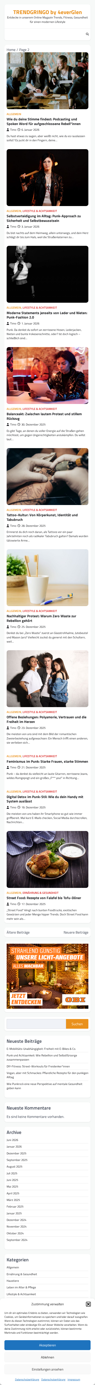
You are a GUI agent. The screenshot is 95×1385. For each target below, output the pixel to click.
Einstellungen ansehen (47, 1369)
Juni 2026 (12, 1140)
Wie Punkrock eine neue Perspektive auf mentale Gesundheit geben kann (44, 1086)
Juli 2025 (12, 1173)
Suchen (77, 1024)
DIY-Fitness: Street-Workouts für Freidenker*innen (38, 1066)
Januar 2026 (14, 1146)
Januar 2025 (14, 1213)
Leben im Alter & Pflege (21, 1287)
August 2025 (14, 1166)
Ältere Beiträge (18, 932)
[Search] (87, 34)
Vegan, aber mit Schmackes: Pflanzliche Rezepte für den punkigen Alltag (47, 1075)
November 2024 (17, 1226)
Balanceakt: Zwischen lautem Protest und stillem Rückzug (44, 416)
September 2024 (17, 1240)
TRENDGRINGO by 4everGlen (47, 12)
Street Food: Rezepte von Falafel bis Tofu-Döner (44, 897)
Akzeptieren (47, 1345)
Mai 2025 (12, 1186)
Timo (13, 130)
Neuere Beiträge (76, 932)
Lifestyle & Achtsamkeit (40, 211)
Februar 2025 (15, 1206)
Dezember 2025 (16, 1153)
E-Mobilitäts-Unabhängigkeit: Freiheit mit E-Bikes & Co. (41, 1048)
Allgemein (14, 114)
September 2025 (17, 1160)
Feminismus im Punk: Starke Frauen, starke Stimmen (47, 761)
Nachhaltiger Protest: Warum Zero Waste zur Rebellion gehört (41, 618)
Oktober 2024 (15, 1233)
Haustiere (13, 1280)
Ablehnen (47, 1357)
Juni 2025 (12, 1180)
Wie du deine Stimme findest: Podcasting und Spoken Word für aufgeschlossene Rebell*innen (44, 121)
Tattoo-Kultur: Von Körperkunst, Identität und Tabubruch (42, 517)
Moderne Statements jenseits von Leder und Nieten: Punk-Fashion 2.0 (47, 315)
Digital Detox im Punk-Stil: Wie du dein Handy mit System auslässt (45, 799)
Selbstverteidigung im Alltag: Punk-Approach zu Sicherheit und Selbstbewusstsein (44, 218)
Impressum (74, 1379)
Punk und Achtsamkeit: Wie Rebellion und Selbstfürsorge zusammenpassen (42, 1057)
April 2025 (13, 1193)
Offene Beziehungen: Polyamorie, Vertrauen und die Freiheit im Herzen (46, 719)
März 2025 (13, 1200)
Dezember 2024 (16, 1220)
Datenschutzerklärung (27, 1379)
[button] (88, 1304)
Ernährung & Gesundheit (41, 892)
